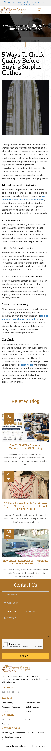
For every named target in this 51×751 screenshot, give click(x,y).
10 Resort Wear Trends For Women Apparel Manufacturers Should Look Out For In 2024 (26, 506)
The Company (7, 703)
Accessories (7, 724)
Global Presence (32, 707)
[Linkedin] (8, 692)
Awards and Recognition (11, 707)
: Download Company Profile (32, 3)
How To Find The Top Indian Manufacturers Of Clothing (25, 447)
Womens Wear (8, 720)
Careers (5, 711)
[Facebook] (3, 692)
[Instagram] (18, 692)
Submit (24, 656)
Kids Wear (30, 720)
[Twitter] (13, 692)
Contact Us (30, 711)
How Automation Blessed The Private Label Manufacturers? (25, 562)
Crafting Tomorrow (33, 703)
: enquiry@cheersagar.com (15, 2)
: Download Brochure (36, 2)
